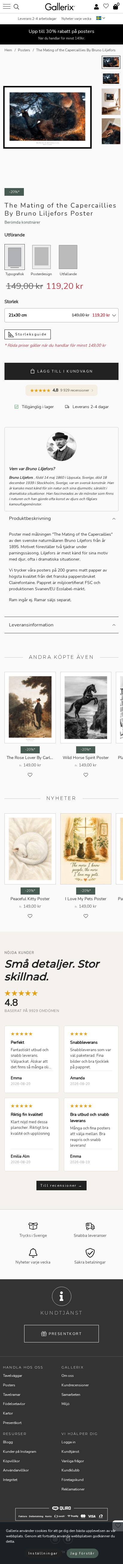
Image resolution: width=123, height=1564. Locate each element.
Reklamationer (72, 1489)
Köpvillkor (11, 1461)
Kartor (8, 1413)
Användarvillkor (16, 1470)
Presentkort (65, 1333)
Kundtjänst (70, 1451)
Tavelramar (11, 1394)
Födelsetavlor (14, 1403)
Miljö (65, 1403)
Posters (9, 1385)
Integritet (10, 1479)
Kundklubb (70, 1470)
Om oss (67, 1375)
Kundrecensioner (75, 1385)
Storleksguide (30, 334)
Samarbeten (70, 1394)
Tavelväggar (12, 1375)
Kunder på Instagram (19, 1451)
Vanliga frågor (72, 1461)
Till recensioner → (61, 1185)
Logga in (68, 1442)
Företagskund (72, 1479)
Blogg (8, 1442)
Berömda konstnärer (22, 222)
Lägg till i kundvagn (65, 371)
